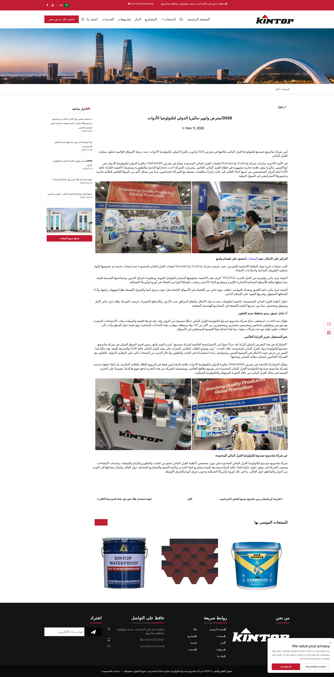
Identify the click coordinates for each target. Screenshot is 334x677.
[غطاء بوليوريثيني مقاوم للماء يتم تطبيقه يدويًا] (256, 561)
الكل (190, 498)
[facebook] (47, 5)
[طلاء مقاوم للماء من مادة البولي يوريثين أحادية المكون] (123, 561)
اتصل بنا (92, 19)
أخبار (137, 19)
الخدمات (108, 19)
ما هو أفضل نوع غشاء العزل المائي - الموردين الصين (69, 194)
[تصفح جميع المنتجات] (69, 220)
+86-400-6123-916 (152, 639)
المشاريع (151, 19)
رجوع (281, 106)
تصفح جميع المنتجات (69, 238)
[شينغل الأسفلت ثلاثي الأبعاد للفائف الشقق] (190, 561)
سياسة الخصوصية (111, 671)
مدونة (193, 642)
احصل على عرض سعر (61, 19)
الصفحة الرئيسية (198, 19)
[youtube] (52, 5)
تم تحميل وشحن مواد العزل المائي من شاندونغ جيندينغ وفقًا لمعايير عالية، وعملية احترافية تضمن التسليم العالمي (71, 123)
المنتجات (170, 19)
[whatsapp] (329, 333)
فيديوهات (124, 19)
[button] (104, 522)
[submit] (93, 631)
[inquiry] (329, 324)
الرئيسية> (285, 89)
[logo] (275, 19)
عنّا (182, 19)
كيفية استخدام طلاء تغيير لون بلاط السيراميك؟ (72, 179)
